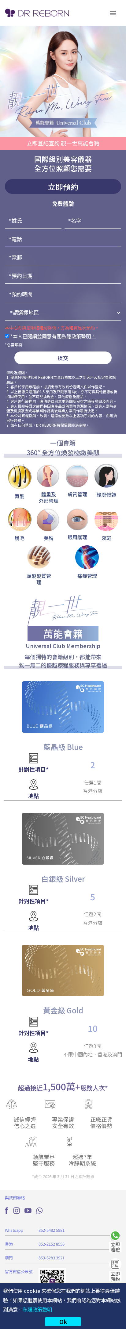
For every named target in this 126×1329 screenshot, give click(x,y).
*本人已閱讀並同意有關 (52, 336)
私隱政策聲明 (37, 1309)
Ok (63, 1322)
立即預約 (115, 1276)
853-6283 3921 (52, 1258)
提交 (63, 358)
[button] (113, 13)
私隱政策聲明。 (78, 336)
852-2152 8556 (52, 1244)
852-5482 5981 (52, 1230)
